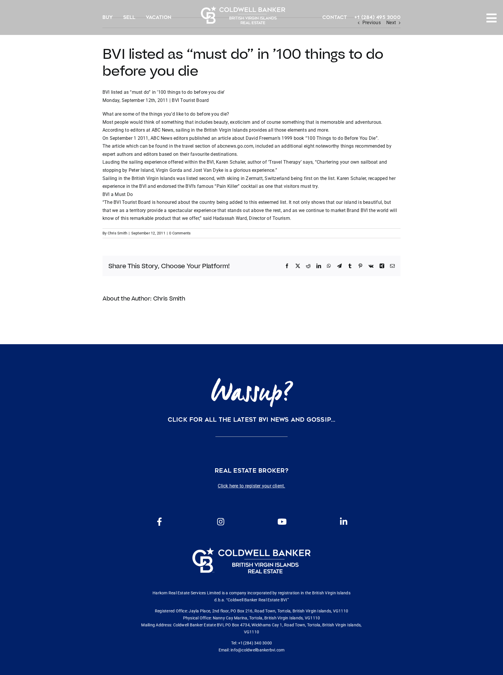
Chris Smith (117, 233)
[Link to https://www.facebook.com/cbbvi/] (159, 522)
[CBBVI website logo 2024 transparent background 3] (243, 15)
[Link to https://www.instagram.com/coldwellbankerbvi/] (220, 522)
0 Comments (180, 233)
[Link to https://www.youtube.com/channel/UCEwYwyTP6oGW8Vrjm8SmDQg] (282, 522)
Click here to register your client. (251, 486)
